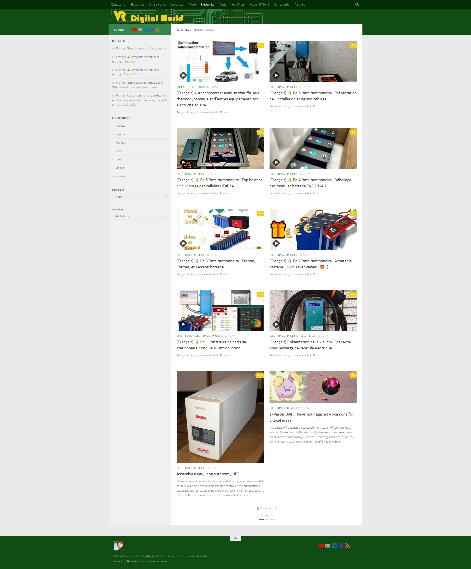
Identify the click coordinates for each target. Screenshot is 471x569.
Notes (119, 151)
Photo (192, 4)
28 (261, 375)
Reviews (120, 125)
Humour (292, 408)
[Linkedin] (146, 29)
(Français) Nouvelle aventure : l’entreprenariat (141, 48)
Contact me (118, 4)
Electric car (137, 4)
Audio (222, 4)
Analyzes (182, 87)
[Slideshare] (163, 29)
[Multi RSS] (157, 29)
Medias (120, 168)
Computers (176, 4)
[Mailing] (140, 29)
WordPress (238, 4)
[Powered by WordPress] (128, 561)
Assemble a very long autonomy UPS (208, 474)
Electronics (207, 4)
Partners (300, 4)
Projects (292, 87)
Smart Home (157, 4)
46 (354, 294)
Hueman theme (159, 561)
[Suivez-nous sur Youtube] (134, 29)
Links (118, 159)
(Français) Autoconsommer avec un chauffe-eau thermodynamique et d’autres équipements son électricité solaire (218, 99)
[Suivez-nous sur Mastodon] (151, 29)
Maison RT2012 (259, 4)
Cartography (281, 4)
